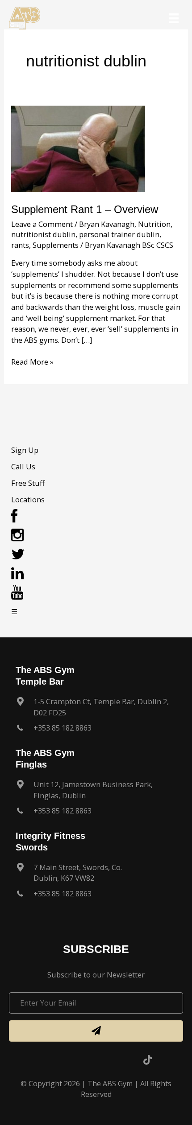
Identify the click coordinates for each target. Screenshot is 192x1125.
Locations (28, 499)
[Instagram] (17, 537)
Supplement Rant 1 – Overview (84, 209)
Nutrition (154, 224)
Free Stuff (28, 483)
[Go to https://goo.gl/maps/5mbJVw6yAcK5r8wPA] (96, 875)
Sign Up (24, 450)
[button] (96, 1030)
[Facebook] (14, 518)
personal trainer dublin (119, 234)
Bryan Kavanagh (106, 224)
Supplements (56, 245)
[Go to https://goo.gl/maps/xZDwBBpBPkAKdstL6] (96, 709)
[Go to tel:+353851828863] (96, 730)
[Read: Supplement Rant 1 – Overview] (78, 148)
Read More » (32, 362)
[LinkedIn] (17, 576)
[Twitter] (18, 556)
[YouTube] (17, 595)
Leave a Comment (42, 224)
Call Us (23, 466)
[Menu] (174, 18)
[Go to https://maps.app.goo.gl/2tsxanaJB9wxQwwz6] (96, 792)
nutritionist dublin (43, 234)
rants (20, 245)
